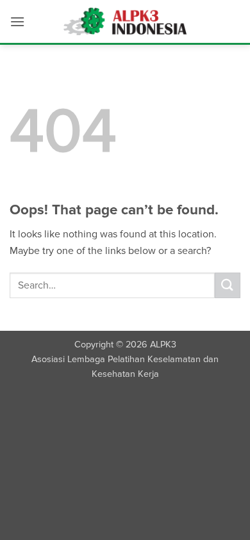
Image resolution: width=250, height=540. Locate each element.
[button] (17, 21)
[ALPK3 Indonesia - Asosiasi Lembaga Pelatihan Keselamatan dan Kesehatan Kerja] (125, 22)
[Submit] (227, 285)
